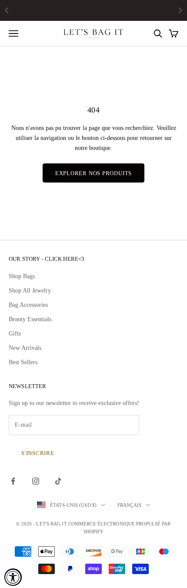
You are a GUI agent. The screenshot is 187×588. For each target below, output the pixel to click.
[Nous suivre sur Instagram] (35, 481)
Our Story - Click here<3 (46, 259)
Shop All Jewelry (30, 290)
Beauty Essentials (30, 319)
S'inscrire (37, 453)
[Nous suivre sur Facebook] (13, 481)
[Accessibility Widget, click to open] (13, 577)
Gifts (15, 333)
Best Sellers (23, 362)
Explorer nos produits (93, 173)
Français (129, 505)
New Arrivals (25, 348)
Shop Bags (22, 276)
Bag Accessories (28, 305)
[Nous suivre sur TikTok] (58, 481)
